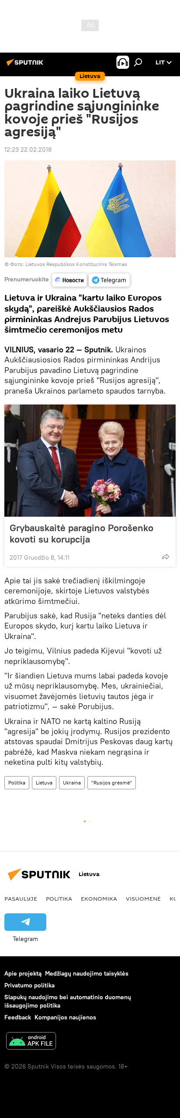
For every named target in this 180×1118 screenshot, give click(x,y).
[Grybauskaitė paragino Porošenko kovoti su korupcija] (90, 461)
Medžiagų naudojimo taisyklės (86, 973)
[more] (165, 556)
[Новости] (69, 280)
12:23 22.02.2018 (28, 149)
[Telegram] (109, 280)
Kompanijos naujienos (65, 1017)
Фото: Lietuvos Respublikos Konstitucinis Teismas (68, 264)
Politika (16, 782)
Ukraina (72, 782)
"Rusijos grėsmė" (111, 782)
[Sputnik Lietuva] (26, 66)
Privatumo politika (29, 985)
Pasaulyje (20, 898)
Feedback (17, 1017)
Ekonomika (99, 898)
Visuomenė (143, 898)
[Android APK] (31, 1042)
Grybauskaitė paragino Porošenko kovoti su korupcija (81, 533)
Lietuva (44, 782)
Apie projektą (23, 973)
